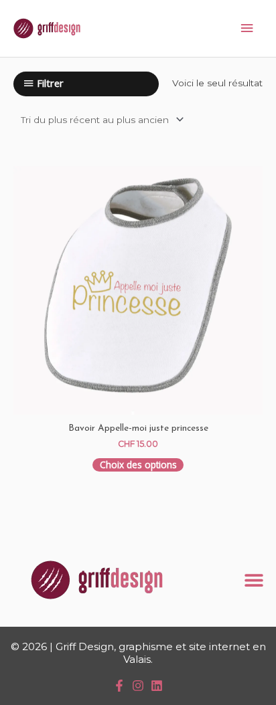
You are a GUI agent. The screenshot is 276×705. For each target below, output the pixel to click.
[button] (254, 580)
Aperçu (138, 401)
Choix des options (138, 464)
